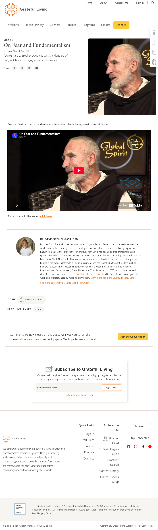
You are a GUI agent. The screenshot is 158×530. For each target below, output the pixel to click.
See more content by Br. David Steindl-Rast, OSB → (66, 282)
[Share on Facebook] (14, 68)
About (103, 2)
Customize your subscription (79, 394)
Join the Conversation (133, 336)
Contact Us (121, 2)
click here (46, 216)
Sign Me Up (111, 387)
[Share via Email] (36, 68)
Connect (55, 25)
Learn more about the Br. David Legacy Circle (113, 277)
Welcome (14, 25)
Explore (105, 25)
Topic (11, 299)
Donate (121, 25)
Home (89, 2)
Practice (71, 25)
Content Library (109, 471)
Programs (89, 25)
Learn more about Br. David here (84, 274)
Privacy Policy (146, 525)
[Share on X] (29, 68)
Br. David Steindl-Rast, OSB (17, 51)
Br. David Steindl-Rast (34, 299)
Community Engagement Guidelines (118, 525)
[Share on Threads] (21, 68)
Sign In (140, 2)
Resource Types (19, 309)
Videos (8, 40)
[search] (153, 2)
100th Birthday (35, 25)
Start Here (87, 440)
